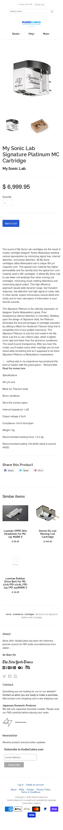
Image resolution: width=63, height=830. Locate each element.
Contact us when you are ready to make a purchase (30, 694)
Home (8, 614)
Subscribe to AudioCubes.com (23, 749)
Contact (30, 789)
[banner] (31, 23)
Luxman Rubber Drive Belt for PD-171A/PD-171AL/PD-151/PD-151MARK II (15, 583)
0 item (26, 4)
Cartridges (29, 614)
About (13, 789)
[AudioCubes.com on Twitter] (4, 676)
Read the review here (14, 368)
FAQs (21, 789)
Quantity (7, 197)
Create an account (35, 784)
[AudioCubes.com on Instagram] (15, 676)
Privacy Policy (43, 789)
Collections (18, 614)
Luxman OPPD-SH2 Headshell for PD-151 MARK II (15, 533)
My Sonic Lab (14, 168)
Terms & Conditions (30, 792)
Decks (16, 33)
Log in (21, 784)
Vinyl (31, 33)
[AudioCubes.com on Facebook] (10, 676)
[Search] (52, 11)
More (46, 33)
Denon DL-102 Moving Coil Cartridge (47, 533)
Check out (40, 4)
